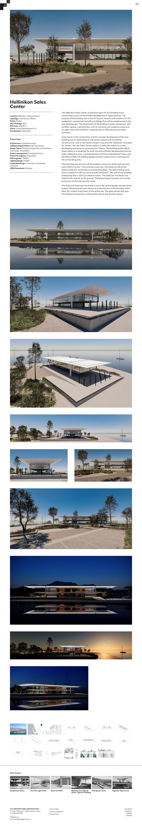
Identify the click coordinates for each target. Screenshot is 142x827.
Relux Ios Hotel (57, 791)
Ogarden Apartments (120, 791)
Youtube (129, 815)
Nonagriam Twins (99, 791)
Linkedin (129, 813)
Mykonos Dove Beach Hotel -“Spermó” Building (81, 792)
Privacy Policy (54, 809)
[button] (137, 4)
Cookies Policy (54, 814)
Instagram (128, 811)
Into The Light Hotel (38, 791)
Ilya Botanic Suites (17, 791)
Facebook (128, 809)
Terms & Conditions (56, 812)
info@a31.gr (14, 817)
